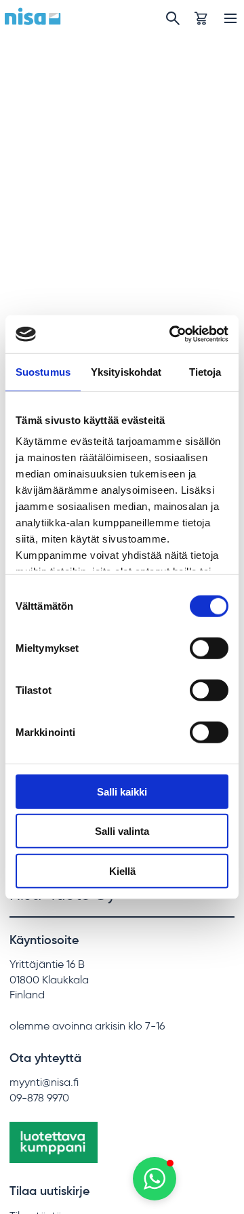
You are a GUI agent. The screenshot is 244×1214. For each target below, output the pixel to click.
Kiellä (122, 870)
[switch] (209, 648)
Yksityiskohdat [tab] (126, 371)
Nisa (33, 16)
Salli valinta (122, 831)
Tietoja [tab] (205, 371)
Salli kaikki (122, 791)
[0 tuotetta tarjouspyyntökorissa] (200, 18)
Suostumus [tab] (43, 371)
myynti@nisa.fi (44, 1082)
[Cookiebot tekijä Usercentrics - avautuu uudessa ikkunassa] (172, 334)
